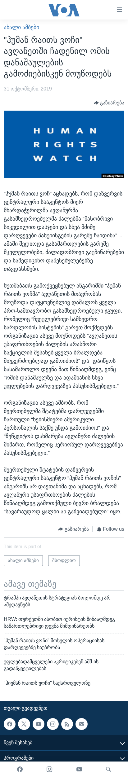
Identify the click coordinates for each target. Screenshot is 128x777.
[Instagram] (49, 769)
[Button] (109, 103)
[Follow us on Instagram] (53, 724)
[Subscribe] (81, 724)
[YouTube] (79, 769)
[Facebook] (20, 769)
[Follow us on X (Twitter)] (24, 724)
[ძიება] (108, 769)
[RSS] (67, 724)
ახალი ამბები (21, 27)
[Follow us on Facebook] (10, 724)
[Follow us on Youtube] (38, 724)
